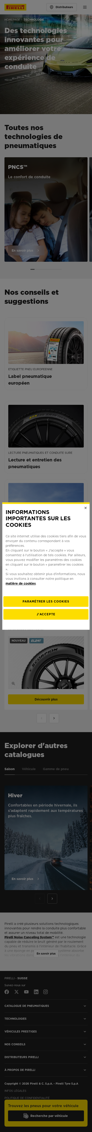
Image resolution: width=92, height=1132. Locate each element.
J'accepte (46, 614)
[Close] (85, 508)
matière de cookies (21, 583)
